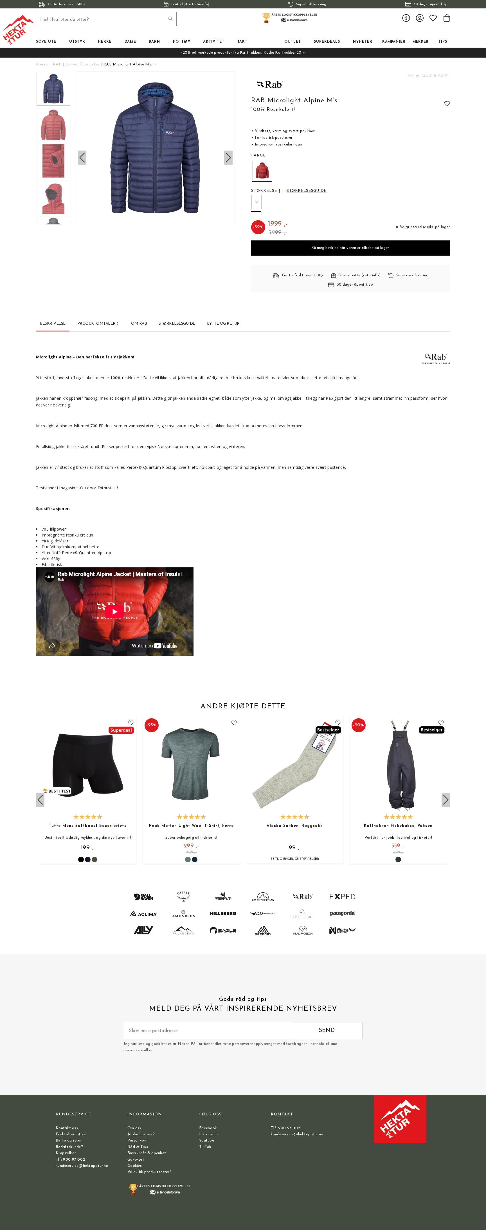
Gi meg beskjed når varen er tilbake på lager (350, 248)
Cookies (134, 1166)
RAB (57, 64)
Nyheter (362, 42)
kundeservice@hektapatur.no (82, 1166)
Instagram (208, 1134)
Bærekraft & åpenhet (146, 1153)
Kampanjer (393, 42)
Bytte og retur (69, 1140)
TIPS (442, 42)
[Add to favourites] (447, 103)
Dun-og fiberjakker (82, 64)
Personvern (137, 1140)
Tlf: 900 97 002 (70, 1160)
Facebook (208, 1128)
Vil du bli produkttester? (149, 1172)
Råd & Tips (137, 1147)
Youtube (206, 1140)
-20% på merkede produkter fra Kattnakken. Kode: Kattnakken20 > (243, 53)
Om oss (134, 1128)
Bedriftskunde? (69, 1147)
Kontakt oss (67, 1128)
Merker (421, 42)
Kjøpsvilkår (66, 1153)
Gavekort (135, 1160)
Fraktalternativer (71, 1134)
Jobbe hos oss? (141, 1134)
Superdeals (327, 42)
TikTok (205, 1147)
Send (327, 1030)
